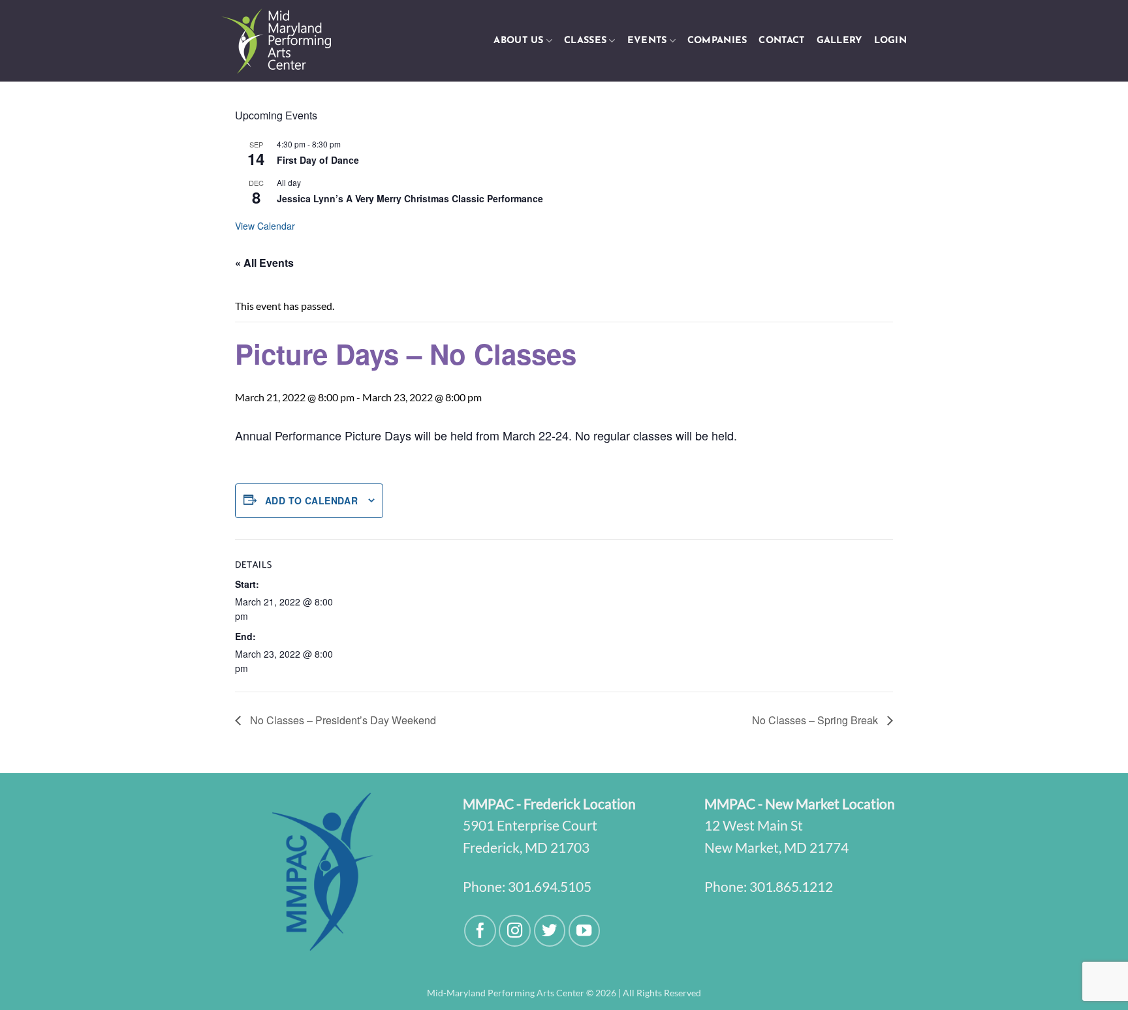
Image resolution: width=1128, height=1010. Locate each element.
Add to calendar (311, 500)
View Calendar (265, 225)
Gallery (839, 41)
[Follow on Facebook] (480, 931)
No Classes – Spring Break (816, 719)
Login (890, 41)
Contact (781, 41)
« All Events (264, 262)
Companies (717, 41)
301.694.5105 (549, 886)
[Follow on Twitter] (550, 931)
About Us (518, 41)
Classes (585, 41)
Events (647, 41)
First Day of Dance (318, 159)
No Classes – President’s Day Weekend (341, 719)
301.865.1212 (791, 886)
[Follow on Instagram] (515, 931)
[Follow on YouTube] (585, 931)
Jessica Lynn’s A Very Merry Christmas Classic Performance (410, 198)
